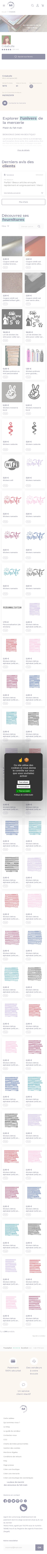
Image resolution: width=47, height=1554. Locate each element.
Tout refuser (23, 782)
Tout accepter (24, 791)
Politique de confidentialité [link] (23, 795)
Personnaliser (23, 786)
